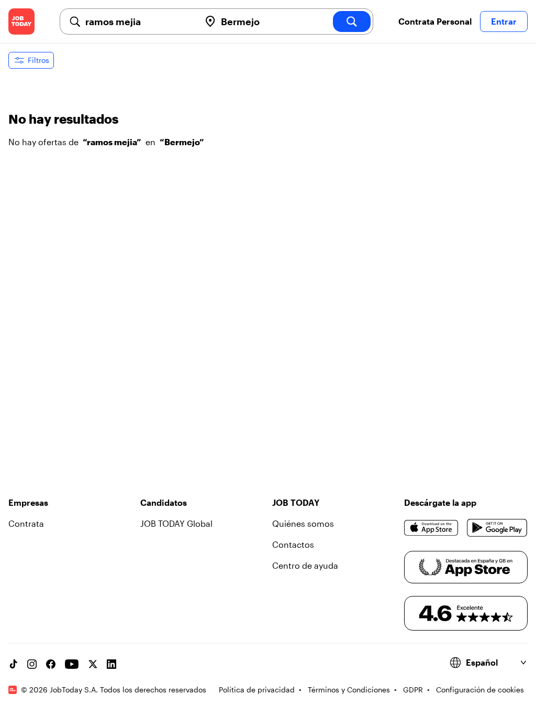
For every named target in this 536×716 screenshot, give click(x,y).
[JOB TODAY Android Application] (497, 527)
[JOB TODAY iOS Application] (431, 527)
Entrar (504, 21)
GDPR (413, 689)
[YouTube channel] (72, 664)
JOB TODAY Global (176, 523)
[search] (352, 21)
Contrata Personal (435, 21)
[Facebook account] (50, 664)
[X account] (92, 664)
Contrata (26, 523)
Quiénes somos (303, 523)
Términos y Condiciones (349, 689)
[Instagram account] (32, 664)
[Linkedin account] (111, 664)
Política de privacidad (257, 689)
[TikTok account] (13, 664)
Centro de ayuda (305, 565)
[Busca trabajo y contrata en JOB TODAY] (21, 21)
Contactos (293, 544)
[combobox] (138, 21)
